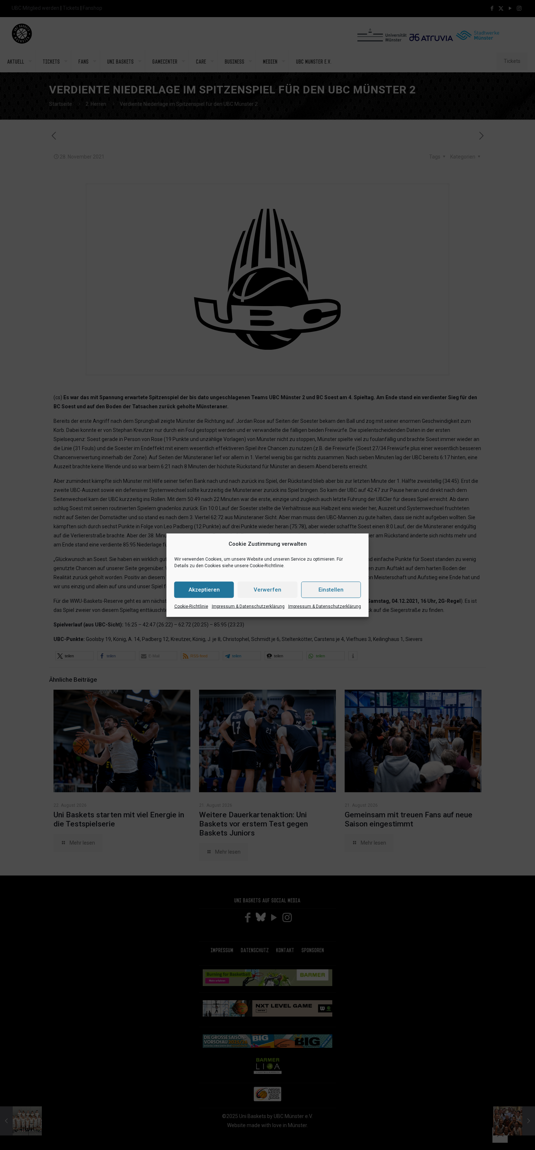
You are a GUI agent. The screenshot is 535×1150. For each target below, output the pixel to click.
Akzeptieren (204, 589)
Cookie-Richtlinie (191, 606)
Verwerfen (267, 589)
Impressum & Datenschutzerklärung (248, 606)
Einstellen (331, 589)
